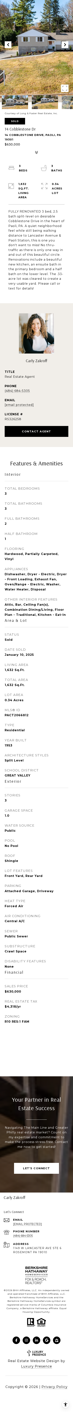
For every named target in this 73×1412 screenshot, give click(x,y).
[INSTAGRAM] (26, 1340)
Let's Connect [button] (36, 1168)
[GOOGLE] (46, 1340)
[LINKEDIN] (36, 1340)
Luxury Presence (36, 1366)
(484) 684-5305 (17, 391)
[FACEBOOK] (16, 1340)
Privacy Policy (55, 1387)
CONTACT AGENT (36, 431)
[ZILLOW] (56, 1340)
